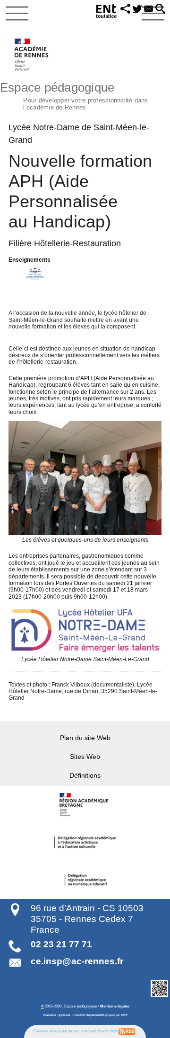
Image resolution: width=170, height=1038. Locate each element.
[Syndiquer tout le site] (127, 1031)
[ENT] (107, 12)
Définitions (85, 775)
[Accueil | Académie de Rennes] (85, 805)
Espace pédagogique (74, 94)
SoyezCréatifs (95, 1015)
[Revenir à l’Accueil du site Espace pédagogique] (32, 54)
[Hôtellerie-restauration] (35, 273)
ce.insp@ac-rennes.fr (77, 961)
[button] (125, 9)
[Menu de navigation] (17, 13)
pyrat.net (64, 1015)
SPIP (124, 1015)
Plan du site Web (85, 737)
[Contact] (149, 9)
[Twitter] (137, 9)
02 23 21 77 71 (61, 944)
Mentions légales (114, 1006)
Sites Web (85, 756)
